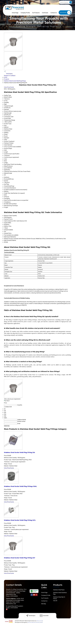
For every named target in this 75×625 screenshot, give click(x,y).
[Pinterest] (36, 595)
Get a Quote (63, 12)
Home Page (15, 12)
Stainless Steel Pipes (59, 590)
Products (6, 79)
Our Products (36, 12)
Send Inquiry (9, 73)
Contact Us (53, 12)
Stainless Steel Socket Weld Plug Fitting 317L (20, 520)
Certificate (45, 12)
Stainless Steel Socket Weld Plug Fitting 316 (19, 452)
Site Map (43, 604)
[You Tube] (34, 595)
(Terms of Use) (39, 620)
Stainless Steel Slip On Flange (59, 597)
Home (5, 77)
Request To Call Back (9, 75)
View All (55, 600)
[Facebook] (32, 595)
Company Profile (25, 12)
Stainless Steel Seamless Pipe (60, 593)
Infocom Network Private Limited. (35, 622)
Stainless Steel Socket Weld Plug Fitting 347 (19, 558)
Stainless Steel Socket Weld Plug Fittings (15, 81)
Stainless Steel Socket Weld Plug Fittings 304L (20, 486)
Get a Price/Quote (9, 87)
